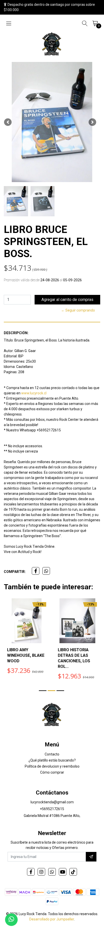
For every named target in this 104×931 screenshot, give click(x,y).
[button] (8, 122)
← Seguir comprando (78, 310)
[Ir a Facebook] (30, 871)
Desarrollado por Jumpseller (51, 919)
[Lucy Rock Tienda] (52, 44)
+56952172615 (52, 809)
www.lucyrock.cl (33, 393)
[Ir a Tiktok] (73, 871)
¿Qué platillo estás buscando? (52, 760)
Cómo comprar (52, 772)
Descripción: (16, 333)
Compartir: (15, 572)
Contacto (52, 754)
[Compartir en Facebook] (35, 570)
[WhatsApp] (52, 871)
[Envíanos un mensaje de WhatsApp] (11, 919)
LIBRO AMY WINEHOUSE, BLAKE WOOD (25, 655)
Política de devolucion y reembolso (52, 766)
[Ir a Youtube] (62, 871)
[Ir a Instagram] (41, 871)
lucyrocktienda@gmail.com (52, 802)
